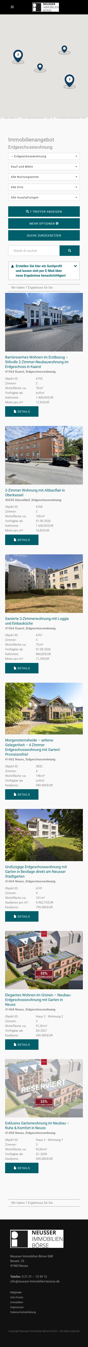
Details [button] (23, 411)
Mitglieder (16, 1292)
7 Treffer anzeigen (45, 211)
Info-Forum (16, 1297)
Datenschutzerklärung (23, 1312)
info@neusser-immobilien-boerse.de (35, 1281)
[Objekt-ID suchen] (70, 250)
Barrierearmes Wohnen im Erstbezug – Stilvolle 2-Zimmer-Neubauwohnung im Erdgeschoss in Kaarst (37, 362)
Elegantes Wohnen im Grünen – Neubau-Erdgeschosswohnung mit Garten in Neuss (38, 1000)
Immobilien (16, 1302)
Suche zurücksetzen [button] (44, 235)
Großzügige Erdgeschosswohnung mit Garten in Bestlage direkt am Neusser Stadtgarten (36, 871)
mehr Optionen (42, 223)
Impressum (17, 1307)
